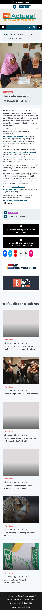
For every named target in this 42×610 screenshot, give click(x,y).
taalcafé (13, 216)
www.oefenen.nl (13, 152)
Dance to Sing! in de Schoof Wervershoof (21, 394)
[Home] (3, 27)
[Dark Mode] (29, 27)
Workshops (8, 92)
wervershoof (25, 216)
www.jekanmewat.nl (28, 152)
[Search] (34, 27)
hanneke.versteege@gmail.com (15, 136)
